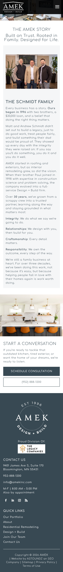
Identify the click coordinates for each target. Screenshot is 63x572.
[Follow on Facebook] (6, 500)
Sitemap (27, 562)
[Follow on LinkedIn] (13, 500)
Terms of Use (31, 566)
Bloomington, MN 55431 (20, 469)
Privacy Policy (45, 562)
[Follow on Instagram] (19, 500)
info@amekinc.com (17, 482)
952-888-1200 (12, 475)
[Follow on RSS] (26, 500)
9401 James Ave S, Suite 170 (23, 465)
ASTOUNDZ (35, 558)
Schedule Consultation (31, 371)
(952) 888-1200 (31, 382)
